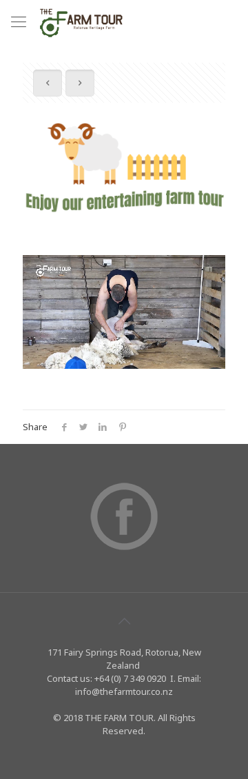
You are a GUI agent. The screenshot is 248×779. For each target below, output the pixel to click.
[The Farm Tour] (81, 20)
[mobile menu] (18, 20)
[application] (124, 312)
